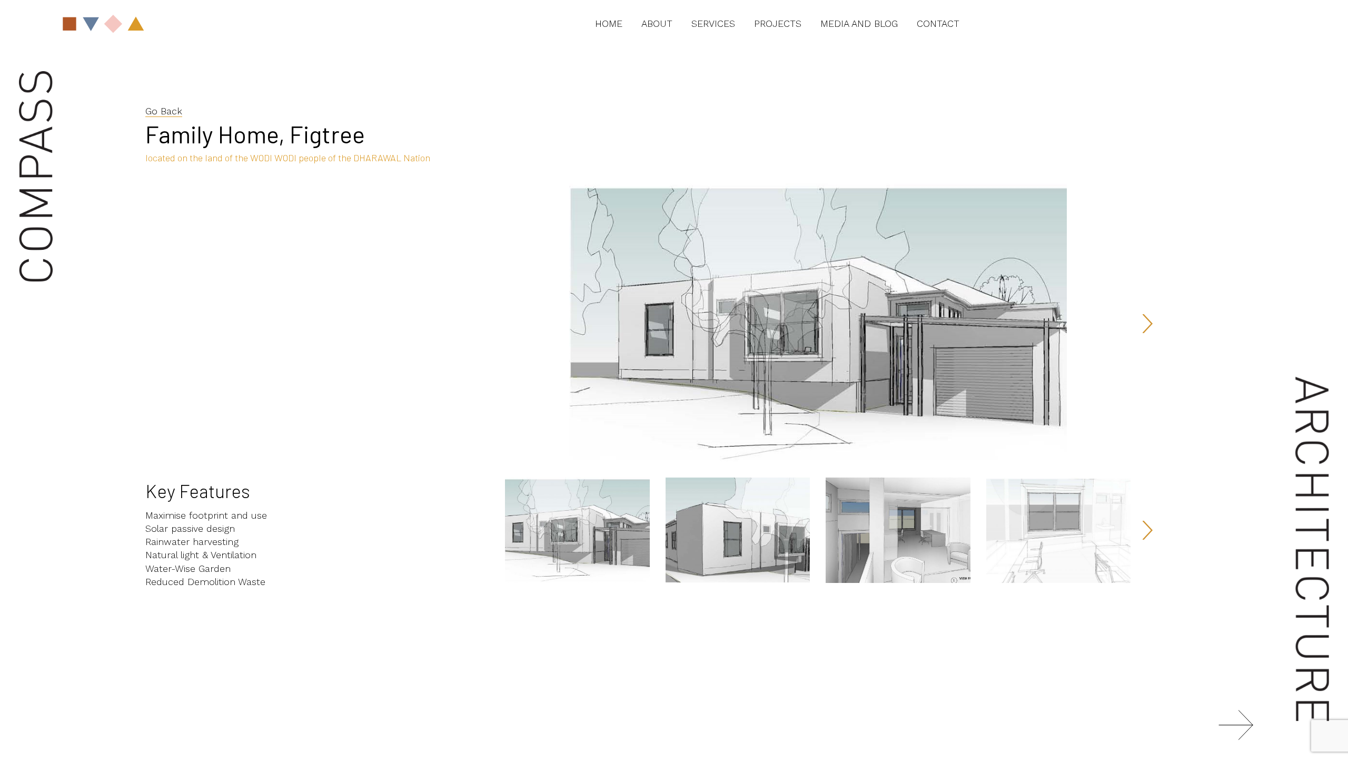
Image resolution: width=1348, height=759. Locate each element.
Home (608, 23)
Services (713, 23)
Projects (777, 23)
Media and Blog (859, 23)
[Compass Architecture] (157, 23)
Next (1146, 323)
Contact (938, 23)
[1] (1235, 725)
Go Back (163, 110)
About (656, 23)
